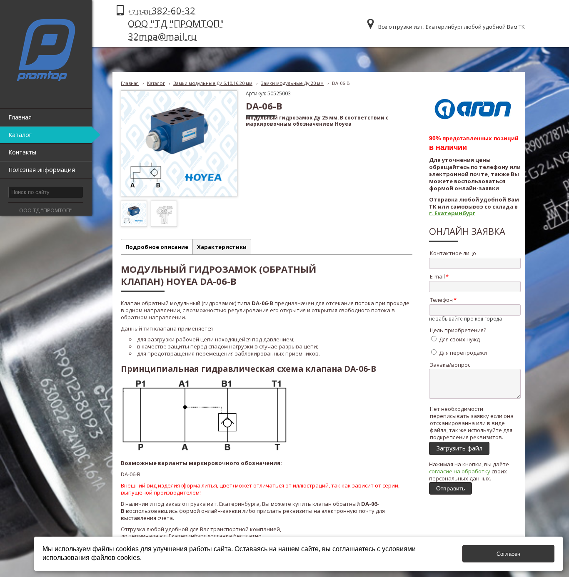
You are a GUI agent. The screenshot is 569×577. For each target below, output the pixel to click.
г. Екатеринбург (452, 213)
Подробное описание (156, 247)
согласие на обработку (459, 471)
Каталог (156, 83)
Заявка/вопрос (450, 364)
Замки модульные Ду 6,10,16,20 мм (212, 83)
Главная (130, 83)
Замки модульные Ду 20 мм (292, 83)
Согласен (508, 554)
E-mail (437, 276)
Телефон (441, 299)
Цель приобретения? (458, 330)
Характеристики (222, 247)
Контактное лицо (453, 253)
